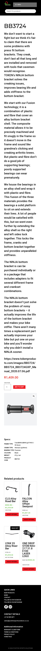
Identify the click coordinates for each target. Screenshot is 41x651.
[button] (34, 396)
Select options (12, 514)
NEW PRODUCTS (9, 593)
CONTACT (7, 597)
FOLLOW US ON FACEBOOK (12, 600)
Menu (19, 4)
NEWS (6, 595)
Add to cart (19, 387)
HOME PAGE (8, 636)
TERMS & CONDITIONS (11, 632)
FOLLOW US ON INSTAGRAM (13, 602)
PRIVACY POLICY (9, 634)
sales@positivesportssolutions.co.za (16, 621)
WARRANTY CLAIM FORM (12, 629)
